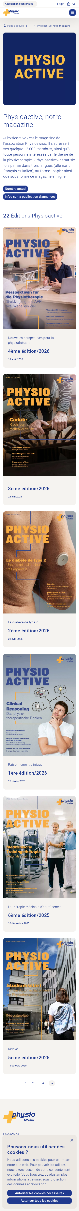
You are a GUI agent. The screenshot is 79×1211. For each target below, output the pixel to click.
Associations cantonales (19, 3)
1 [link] (26, 1083)
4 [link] (43, 1083)
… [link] (38, 1083)
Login (60, 3)
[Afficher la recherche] (74, 4)
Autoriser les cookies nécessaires (39, 1193)
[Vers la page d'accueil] (19, 1117)
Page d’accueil (15, 25)
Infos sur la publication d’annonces (30, 196)
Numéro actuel (15, 189)
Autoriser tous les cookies (39, 1201)
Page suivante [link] (52, 1083)
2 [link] (33, 1083)
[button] (72, 12)
